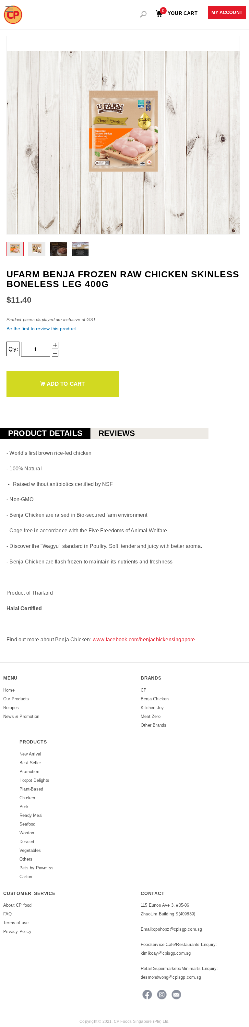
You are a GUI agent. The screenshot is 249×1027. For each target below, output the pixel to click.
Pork (24, 806)
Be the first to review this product (41, 328)
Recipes (11, 707)
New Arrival (30, 754)
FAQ (7, 914)
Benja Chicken (155, 698)
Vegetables (30, 850)
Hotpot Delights (34, 780)
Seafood (27, 824)
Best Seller (30, 762)
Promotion (29, 771)
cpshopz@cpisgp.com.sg (177, 929)
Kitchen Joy (152, 707)
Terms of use (16, 922)
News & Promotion (21, 716)
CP (144, 690)
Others (25, 859)
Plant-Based (31, 789)
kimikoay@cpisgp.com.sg (166, 953)
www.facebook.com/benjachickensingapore (144, 639)
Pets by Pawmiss (36, 867)
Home (9, 690)
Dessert (26, 841)
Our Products (16, 698)
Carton (25, 876)
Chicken (27, 797)
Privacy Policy (17, 931)
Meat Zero (150, 716)
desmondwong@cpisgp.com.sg (171, 977)
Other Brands (153, 725)
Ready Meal (30, 815)
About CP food (17, 905)
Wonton (26, 832)
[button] (15, 249)
